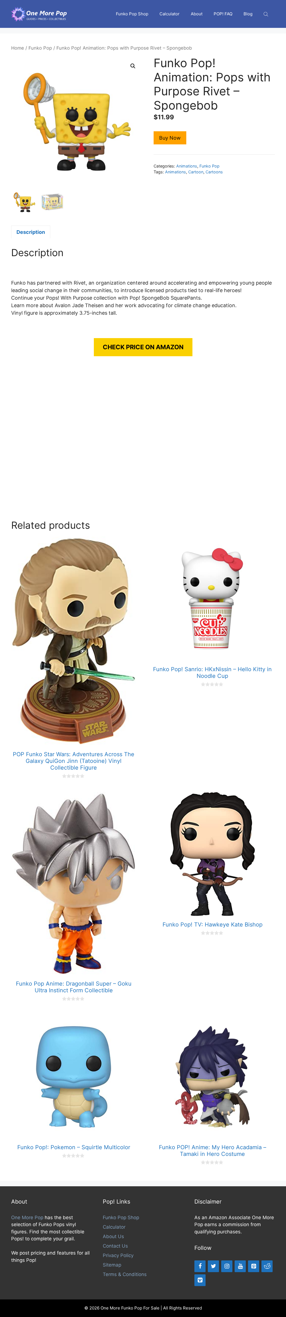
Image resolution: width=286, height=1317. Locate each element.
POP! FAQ (223, 13)
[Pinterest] (253, 1266)
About (196, 13)
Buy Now (170, 138)
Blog (248, 13)
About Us (113, 1236)
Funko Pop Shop (132, 13)
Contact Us (115, 1246)
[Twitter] (213, 1266)
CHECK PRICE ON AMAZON (143, 347)
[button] (133, 66)
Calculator (169, 13)
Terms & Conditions (125, 1274)
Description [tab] (30, 232)
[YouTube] (240, 1266)
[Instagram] (226, 1266)
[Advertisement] (143, 443)
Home (17, 48)
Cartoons (214, 171)
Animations (186, 166)
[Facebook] (200, 1266)
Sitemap (112, 1265)
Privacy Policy (118, 1255)
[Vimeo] (200, 1280)
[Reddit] (267, 1266)
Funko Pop (40, 48)
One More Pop (27, 1217)
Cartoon (195, 171)
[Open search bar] (266, 14)
